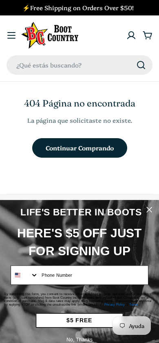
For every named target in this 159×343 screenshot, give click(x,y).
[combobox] (79, 65)
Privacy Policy (114, 304)
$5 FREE (79, 320)
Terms (134, 304)
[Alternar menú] (11, 35)
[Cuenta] (131, 35)
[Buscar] (141, 65)
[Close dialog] (149, 210)
